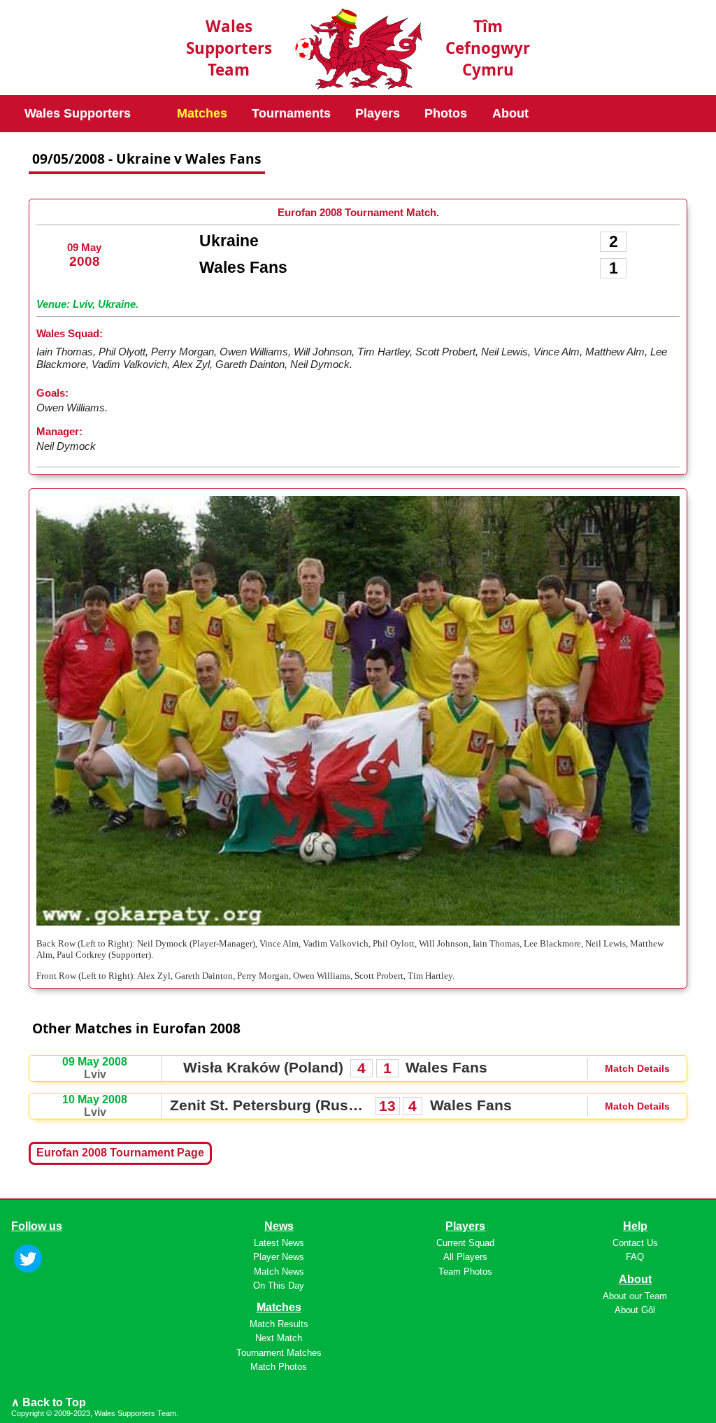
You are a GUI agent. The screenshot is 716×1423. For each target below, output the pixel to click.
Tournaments (291, 113)
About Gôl (635, 1310)
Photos (445, 113)
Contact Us (635, 1243)
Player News (278, 1257)
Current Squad (465, 1243)
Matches (202, 113)
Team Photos (465, 1271)
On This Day (278, 1285)
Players (377, 113)
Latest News (279, 1243)
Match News (279, 1271)
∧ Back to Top (48, 1402)
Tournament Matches (279, 1352)
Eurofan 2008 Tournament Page (120, 1153)
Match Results (279, 1324)
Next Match (278, 1338)
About (510, 113)
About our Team (635, 1296)
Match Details (637, 1068)
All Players (465, 1257)
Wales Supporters (77, 113)
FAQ (635, 1257)
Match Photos (278, 1366)
